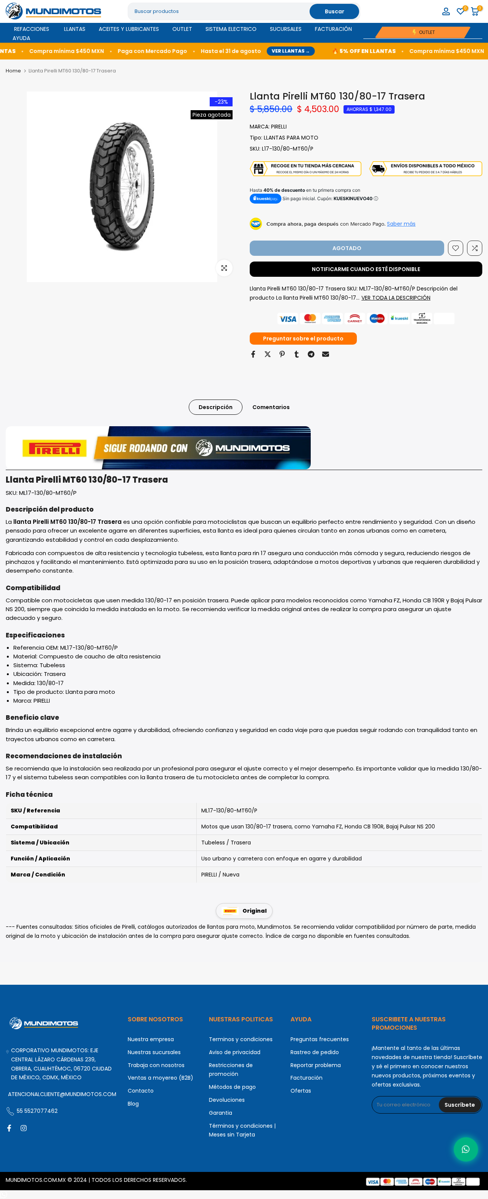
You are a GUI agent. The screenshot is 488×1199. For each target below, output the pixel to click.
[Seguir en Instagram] (23, 1128)
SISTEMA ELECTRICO (231, 29)
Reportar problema (316, 1065)
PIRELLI (279, 126)
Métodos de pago (232, 1087)
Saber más (401, 224)
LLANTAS (74, 29)
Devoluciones (227, 1100)
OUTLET (182, 29)
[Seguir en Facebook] (9, 1128)
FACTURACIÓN (333, 29)
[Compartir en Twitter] (267, 354)
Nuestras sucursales (154, 1052)
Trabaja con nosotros (156, 1065)
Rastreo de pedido (315, 1052)
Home (13, 70)
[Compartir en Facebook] (253, 354)
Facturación (307, 1078)
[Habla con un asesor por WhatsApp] (466, 1149)
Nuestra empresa (151, 1039)
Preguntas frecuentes (320, 1039)
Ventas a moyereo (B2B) (160, 1078)
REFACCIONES (31, 29)
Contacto (141, 1091)
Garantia (220, 1113)
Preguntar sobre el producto (303, 338)
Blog (133, 1104)
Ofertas (301, 1091)
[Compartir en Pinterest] (282, 354)
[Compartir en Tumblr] (296, 354)
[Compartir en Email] (325, 354)
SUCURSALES (286, 29)
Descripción (216, 407)
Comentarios (271, 407)
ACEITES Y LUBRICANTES (129, 29)
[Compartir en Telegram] (311, 354)
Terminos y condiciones (241, 1039)
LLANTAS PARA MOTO (291, 137)
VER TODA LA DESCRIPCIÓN (395, 297)
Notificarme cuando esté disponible (366, 269)
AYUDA (21, 38)
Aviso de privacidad (234, 1052)
